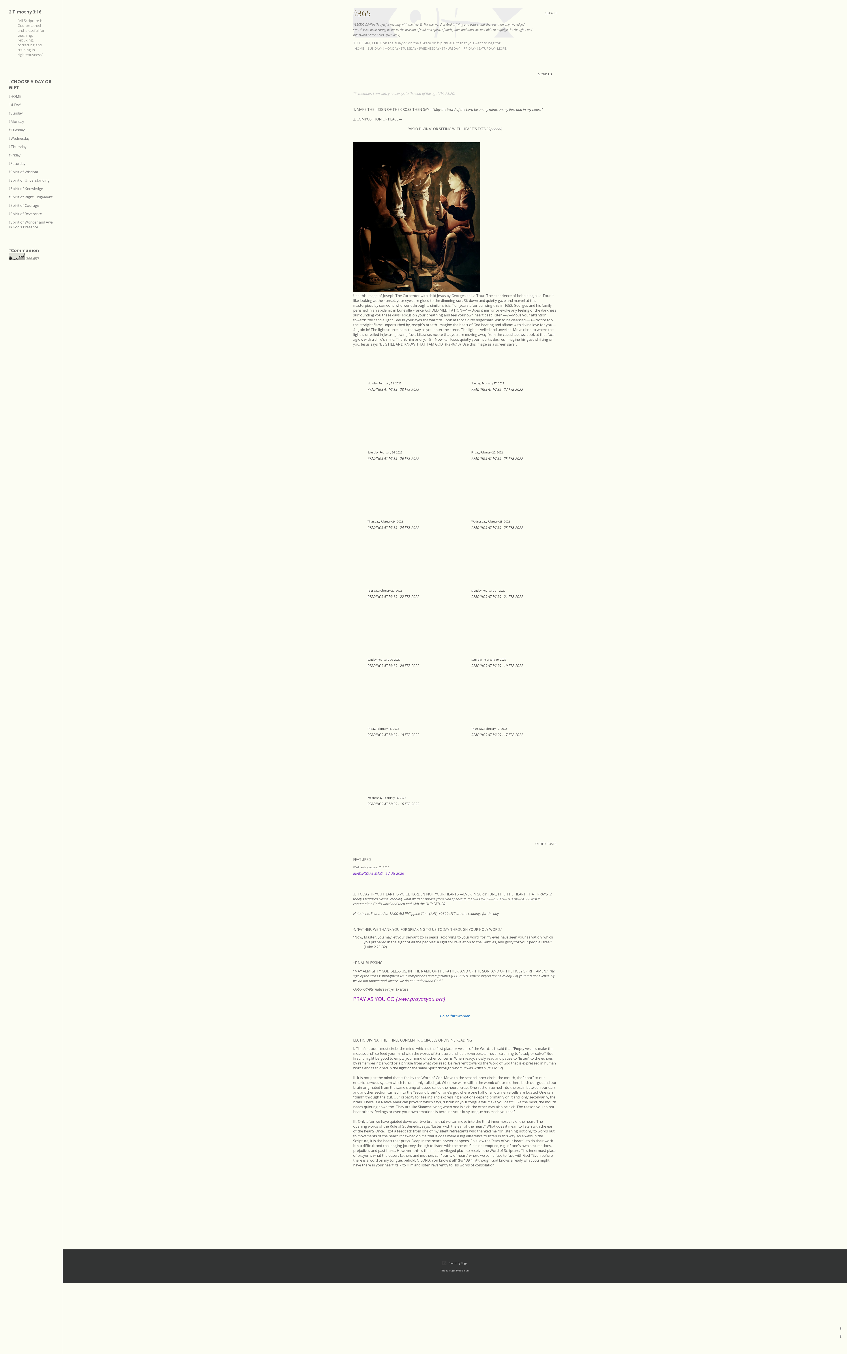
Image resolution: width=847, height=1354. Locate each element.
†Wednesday (429, 48)
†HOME (15, 96)
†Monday (390, 48)
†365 (362, 13)
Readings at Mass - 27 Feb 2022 (497, 389)
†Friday (468, 48)
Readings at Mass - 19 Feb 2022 (497, 665)
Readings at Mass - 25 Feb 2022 (497, 458)
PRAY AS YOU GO (399, 998)
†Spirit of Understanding (29, 180)
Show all (545, 74)
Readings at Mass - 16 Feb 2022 (393, 803)
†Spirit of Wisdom (23, 171)
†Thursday (451, 48)
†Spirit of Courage (24, 205)
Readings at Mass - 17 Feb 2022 (497, 734)
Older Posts (546, 844)
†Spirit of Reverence (25, 213)
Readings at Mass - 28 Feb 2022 (393, 389)
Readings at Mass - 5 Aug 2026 (378, 873)
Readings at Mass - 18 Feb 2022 (393, 734)
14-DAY (15, 104)
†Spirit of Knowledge (26, 188)
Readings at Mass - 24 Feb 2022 (393, 527)
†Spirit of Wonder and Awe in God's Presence (31, 224)
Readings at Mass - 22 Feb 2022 (393, 596)
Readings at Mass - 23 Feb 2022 (497, 527)
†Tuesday (408, 48)
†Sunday (373, 48)
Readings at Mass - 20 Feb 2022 (393, 665)
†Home (358, 48)
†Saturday (486, 48)
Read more (551, 879)
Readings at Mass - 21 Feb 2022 (497, 596)
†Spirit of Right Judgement (30, 197)
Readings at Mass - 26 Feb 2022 (393, 458)
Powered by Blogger (458, 1263)
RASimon (464, 1270)
